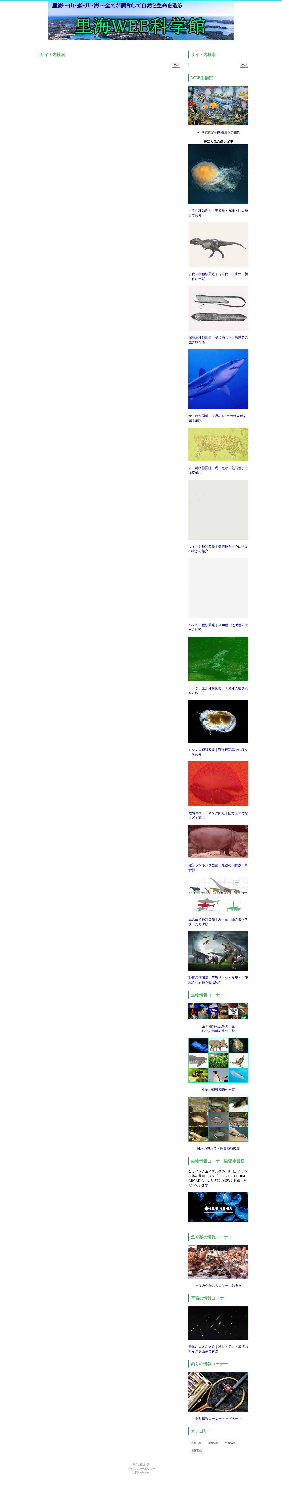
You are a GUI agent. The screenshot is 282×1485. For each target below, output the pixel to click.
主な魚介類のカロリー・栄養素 (218, 1285)
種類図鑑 (196, 1450)
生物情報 (230, 1443)
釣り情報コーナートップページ (218, 1418)
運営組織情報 (141, 1464)
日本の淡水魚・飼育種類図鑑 (218, 1148)
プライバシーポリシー (141, 1468)
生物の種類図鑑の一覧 (218, 1089)
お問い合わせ (141, 1472)
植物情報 (213, 1443)
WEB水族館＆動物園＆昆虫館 (218, 132)
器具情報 (196, 1443)
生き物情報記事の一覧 (218, 1026)
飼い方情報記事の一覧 (218, 1031)
